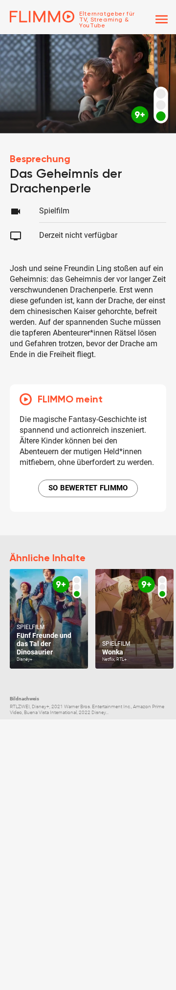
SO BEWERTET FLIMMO (88, 488)
